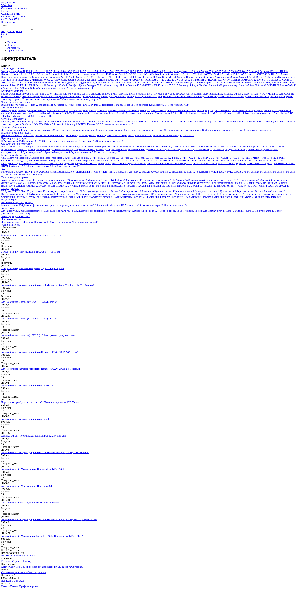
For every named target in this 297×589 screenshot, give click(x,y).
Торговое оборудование (13, 127)
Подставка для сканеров (111, 130)
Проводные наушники (140, 96)
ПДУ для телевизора (163, 194)
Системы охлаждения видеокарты (81, 99)
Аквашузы (34, 185)
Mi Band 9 (12, 174)
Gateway (254, 71)
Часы (71, 197)
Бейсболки (180, 180)
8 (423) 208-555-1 (10, 19)
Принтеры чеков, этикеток (38, 130)
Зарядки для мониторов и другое (156, 93)
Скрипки (239, 183)
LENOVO (208, 74)
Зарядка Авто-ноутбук (219, 77)
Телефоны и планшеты (13, 107)
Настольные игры (152, 205)
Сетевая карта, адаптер (226, 149)
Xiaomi (76, 74)
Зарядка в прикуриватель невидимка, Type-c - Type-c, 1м (31, 235)
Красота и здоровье (129, 171)
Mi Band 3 (266, 171)
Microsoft (123, 77)
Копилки (102, 205)
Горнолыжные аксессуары (220, 180)
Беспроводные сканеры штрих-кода (145, 130)
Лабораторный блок (272, 146)
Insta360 (220, 121)
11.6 (49, 71)
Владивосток (8, 2)
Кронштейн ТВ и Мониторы (73, 194)
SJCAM (264, 121)
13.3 (69, 71)
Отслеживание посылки (14, 8)
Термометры (59, 197)
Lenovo (19, 74)
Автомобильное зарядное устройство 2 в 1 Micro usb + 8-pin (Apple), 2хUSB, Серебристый (49, 519)
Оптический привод (81, 88)
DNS (235, 71)
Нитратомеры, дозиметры (104, 194)
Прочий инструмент (85, 222)
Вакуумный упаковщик (97, 191)
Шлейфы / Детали (79, 85)
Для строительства (11, 219)
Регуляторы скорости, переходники (42, 99)
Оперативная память (121, 82)
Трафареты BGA (178, 104)
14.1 (90, 71)
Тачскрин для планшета (259, 113)
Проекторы (88, 141)
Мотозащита (134, 180)
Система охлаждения (241, 96)
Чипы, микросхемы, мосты (15, 102)
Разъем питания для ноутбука (180, 82)
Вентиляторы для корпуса (269, 96)
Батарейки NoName (201, 197)
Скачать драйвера (36, 572)
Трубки (96, 185)
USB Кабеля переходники (16, 157)
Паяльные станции (72, 146)
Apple (206, 71)
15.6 (97, 71)
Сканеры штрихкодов (84, 130)
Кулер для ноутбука (120, 79)
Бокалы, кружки (12, 205)
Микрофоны (126, 135)
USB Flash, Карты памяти (30, 191)
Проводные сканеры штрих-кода (185, 130)
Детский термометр (249, 180)
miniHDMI (210, 163)
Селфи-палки (81, 113)
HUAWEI (195, 74)
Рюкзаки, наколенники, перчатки (145, 185)
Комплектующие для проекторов (61, 141)
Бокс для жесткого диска (42, 82)
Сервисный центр (10, 13)
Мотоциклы (95, 180)
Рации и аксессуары (113, 185)
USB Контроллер (36, 93)
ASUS (126, 74)
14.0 (83, 71)
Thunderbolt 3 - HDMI (266, 160)
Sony (56, 74)
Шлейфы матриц (111, 85)
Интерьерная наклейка (14, 194)
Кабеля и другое (11, 141)
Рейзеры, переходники (38, 166)
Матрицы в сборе (42, 79)
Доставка (15, 566)
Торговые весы (246, 191)
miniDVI (198, 163)
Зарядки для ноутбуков (46, 77)
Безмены (148, 191)
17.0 (111, 71)
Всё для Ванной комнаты (270, 191)
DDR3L (148, 82)
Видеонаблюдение (42, 171)
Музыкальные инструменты (93, 183)
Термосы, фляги (227, 185)
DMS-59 (117, 163)
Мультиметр (8, 149)
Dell (226, 71)
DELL (137, 74)
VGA (258, 163)
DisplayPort (104, 163)
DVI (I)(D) (129, 163)
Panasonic (119, 121)
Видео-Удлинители (275, 163)
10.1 (29, 71)
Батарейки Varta (222, 197)
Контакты (6, 561)
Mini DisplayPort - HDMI (239, 160)
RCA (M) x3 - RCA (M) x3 (246, 157)
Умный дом (217, 171)
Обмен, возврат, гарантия (34, 566)
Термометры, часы (38, 197)
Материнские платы (255, 93)
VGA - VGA (55, 163)
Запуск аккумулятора (120, 210)
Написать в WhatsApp (12, 580)
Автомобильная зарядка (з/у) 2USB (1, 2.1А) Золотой (29, 302)
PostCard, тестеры (173, 146)
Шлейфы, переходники (66, 166)
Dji (228, 121)
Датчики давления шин (93, 210)
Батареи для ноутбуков (178, 71)
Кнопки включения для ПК (209, 93)
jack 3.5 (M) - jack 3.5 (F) (97, 157)
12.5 (62, 71)
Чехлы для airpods (278, 185)
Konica (83, 121)
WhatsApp (6, 5)
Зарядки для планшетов (218, 110)
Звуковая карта (184, 93)
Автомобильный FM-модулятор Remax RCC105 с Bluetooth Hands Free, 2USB (42, 536)
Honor (275, 71)
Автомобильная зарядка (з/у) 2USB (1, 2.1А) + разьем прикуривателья (38, 335)
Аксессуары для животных (15, 216)
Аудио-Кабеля (74, 157)
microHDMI (154, 163)
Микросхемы (47, 104)
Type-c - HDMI (24, 163)
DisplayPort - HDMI (108, 160)
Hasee (197, 79)
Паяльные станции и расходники (20, 146)
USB (250, 163)
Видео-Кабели (59, 160)
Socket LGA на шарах (13, 93)
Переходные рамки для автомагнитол (204, 210)
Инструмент (192, 146)
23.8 (160, 71)
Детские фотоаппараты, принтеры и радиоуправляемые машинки (59, 205)
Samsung (45, 74)
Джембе (175, 183)
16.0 (104, 71)
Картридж (29, 141)
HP (284, 71)
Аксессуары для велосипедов (18, 180)
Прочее (158, 135)
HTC (92, 110)
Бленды (167, 121)
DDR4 (157, 82)
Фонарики (260, 185)
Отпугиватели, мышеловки (135, 194)
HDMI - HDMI (172, 160)
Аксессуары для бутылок (277, 194)
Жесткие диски (67, 82)
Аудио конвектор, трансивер (48, 157)
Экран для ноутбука (13, 71)
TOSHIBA (273, 74)
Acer (198, 71)
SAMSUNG (247, 74)
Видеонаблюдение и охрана (16, 132)
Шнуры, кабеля (184, 135)
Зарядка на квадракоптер (17, 79)
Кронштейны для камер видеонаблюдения (73, 135)
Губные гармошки (159, 183)
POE (27, 135)
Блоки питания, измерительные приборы (236, 146)
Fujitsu (243, 71)
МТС (200, 110)
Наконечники (143, 135)
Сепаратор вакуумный (123, 146)
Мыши (273, 93)
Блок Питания (55, 93)
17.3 (119, 71)
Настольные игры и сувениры (17, 202)
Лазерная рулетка (12, 222)
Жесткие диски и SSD (14, 82)
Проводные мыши (44, 96)
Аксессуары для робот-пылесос (64, 191)
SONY (261, 74)
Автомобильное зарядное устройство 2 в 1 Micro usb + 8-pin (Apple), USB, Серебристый (47, 285)
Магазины (6, 11)
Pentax (130, 121)
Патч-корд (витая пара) (169, 149)
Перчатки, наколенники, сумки (184, 185)
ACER (106, 74)
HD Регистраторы (11, 135)
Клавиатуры (91, 74)
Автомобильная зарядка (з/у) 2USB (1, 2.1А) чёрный (28, 318)
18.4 (126, 71)
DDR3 (138, 82)
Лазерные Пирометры (36, 222)
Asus (216, 71)
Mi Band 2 (253, 171)
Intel (97, 104)
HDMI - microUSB (192, 160)
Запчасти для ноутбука (13, 68)
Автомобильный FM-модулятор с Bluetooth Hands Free (30, 502)
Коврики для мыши (21, 96)
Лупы (49, 152)
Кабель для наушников (113, 96)
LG (27, 74)
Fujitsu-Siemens (160, 74)
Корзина (34, 586)
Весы (115, 191)
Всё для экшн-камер (202, 121)
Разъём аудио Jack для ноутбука (50, 88)
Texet (28, 116)
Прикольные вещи (175, 205)
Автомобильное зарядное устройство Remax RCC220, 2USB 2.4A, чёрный (40, 368)
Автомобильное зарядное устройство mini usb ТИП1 (29, 419)
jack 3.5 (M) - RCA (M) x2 (188, 157)
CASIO (58, 121)
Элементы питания (103, 197)
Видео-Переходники (77, 163)
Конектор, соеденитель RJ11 (79, 149)
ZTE (192, 110)
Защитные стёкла (242, 110)
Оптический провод (12, 160)
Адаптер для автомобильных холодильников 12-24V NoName (33, 435)
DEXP (73, 110)
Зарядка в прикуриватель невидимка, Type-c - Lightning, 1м (32, 268)
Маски (86, 185)
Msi (250, 82)
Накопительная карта (59, 566)
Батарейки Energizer (159, 197)
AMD (88, 104)
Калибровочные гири (207, 191)
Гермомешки (196, 180)
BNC (93, 163)
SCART (230, 163)
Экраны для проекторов (109, 141)
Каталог (11, 45)
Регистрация (15, 31)
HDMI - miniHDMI (214, 160)
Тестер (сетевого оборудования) (257, 149)
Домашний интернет (88, 171)
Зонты (265, 180)
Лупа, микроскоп (33, 152)
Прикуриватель (15, 50)
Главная (11, 42)
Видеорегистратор (65, 171)
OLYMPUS (105, 121)
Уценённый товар (10, 224)
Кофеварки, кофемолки (42, 194)
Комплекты (64, 185)
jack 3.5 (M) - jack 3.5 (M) (126, 157)
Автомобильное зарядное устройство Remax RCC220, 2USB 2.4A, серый (39, 352)
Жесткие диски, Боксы (77, 93)
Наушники (63, 96)
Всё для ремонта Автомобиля (62, 210)
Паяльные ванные (50, 146)
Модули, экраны (22, 113)
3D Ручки (8, 191)
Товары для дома (10, 188)
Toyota (249, 210)
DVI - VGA (140, 160)
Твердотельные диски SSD (93, 82)
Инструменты (109, 171)
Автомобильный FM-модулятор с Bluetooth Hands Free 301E (33, 469)
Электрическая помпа (232, 194)
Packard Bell (232, 74)
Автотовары (13, 47)
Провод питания (195, 77)
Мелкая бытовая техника (156, 171)
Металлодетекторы (108, 135)
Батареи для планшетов (143, 113)
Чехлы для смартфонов (104, 113)
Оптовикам (77, 566)
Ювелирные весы (131, 191)
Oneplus (134, 110)
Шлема (108, 180)
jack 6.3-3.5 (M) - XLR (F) (217, 157)
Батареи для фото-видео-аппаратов (21, 121)
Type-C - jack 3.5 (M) (273, 157)
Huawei (6, 74)
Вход (3, 31)
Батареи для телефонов (32, 110)
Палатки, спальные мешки (261, 183)
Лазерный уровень (61, 222)
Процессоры (76, 104)
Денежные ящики (11, 130)
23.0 (153, 71)
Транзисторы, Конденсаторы (151, 104)
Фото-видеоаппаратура (13, 118)
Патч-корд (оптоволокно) (197, 149)
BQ (65, 110)
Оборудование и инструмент (16, 144)
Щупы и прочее (26, 149)
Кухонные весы (164, 191)
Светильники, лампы (14, 197)
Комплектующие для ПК (14, 91)
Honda (230, 210)
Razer (140, 77)
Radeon (33, 104)
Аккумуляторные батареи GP (131, 197)
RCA (221, 163)
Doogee (82, 110)
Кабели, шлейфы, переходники (17, 155)
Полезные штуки (186, 194)
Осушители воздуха (81, 152)
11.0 (36, 71)
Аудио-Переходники (37, 160)
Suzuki (239, 210)
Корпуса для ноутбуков (234, 85)
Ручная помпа (254, 194)
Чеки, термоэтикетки (258, 130)
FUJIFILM (71, 121)
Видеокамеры (40, 135)
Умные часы (244, 185)
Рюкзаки (192, 171)
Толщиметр (25, 213)
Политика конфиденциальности (18, 555)
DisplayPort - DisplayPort (82, 160)
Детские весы (228, 191)
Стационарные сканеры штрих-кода (225, 130)
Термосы (204, 171)
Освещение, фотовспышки (117, 124)
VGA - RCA (40, 163)
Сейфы (169, 135)
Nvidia (22, 104)
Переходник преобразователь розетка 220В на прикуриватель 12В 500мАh (40, 402)
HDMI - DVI (155, 160)
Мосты (62, 104)
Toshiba (66, 74)
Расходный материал (97, 146)
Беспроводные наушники (85, 96)
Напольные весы (184, 191)
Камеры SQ (94, 124)
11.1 (42, 71)
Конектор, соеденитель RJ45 (111, 149)
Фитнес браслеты (236, 171)
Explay (7, 116)
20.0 (140, 71)
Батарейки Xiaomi (243, 197)
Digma (285, 113)
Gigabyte (265, 71)
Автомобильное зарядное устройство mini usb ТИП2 (29, 385)
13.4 (76, 71)
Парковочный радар (170, 210)
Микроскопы (62, 152)
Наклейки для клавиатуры (16, 77)
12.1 (56, 71)
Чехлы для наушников (31, 174)
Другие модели (42, 116)
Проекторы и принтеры (13, 138)
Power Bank (8, 171)
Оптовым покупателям (13, 16)
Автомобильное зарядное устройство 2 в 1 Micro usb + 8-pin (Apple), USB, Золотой (45, 452)
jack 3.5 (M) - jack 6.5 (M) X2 (157, 157)
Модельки (117, 205)
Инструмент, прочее (149, 146)
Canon (48, 121)
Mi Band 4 (279, 171)
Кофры (120, 180)
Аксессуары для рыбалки (158, 180)
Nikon (93, 121)
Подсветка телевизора (107, 152)
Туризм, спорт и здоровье (14, 177)
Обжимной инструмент (141, 149)
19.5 (133, 71)
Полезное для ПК (217, 96)
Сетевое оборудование (49, 149)
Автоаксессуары (11, 210)
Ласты (76, 185)
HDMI (141, 163)
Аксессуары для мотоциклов (53, 180)
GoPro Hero (239, 121)
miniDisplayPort (183, 163)
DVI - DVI (126, 160)
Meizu (124, 110)
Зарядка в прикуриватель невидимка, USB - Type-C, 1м (30, 251)
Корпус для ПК (234, 93)
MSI (35, 74)
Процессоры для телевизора (117, 104)
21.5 (147, 71)
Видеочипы (9, 104)
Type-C (241, 163)
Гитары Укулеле (137, 183)
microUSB (167, 163)
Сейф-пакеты (62, 130)
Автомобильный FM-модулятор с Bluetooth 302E (27, 486)
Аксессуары (9, 110)
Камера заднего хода (144, 210)
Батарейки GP (181, 197)
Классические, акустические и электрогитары (207, 183)
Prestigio (145, 110)
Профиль (24, 586)
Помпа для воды (208, 194)
